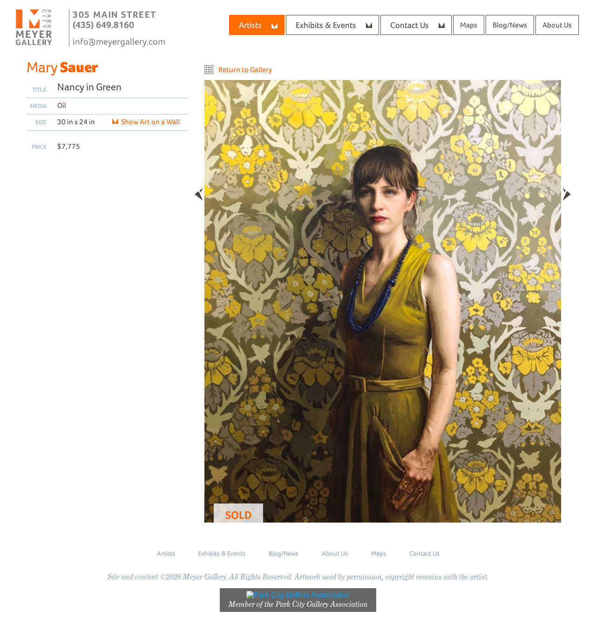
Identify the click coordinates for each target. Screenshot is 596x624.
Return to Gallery (245, 69)
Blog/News (510, 24)
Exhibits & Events (326, 25)
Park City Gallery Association (322, 604)
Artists (250, 25)
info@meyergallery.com (119, 41)
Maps (468, 24)
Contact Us (409, 25)
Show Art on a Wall (150, 121)
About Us (557, 24)
